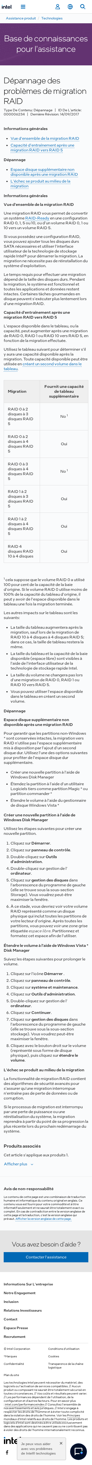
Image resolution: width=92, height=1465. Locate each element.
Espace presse (16, 1328)
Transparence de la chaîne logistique (65, 1365)
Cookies (53, 1356)
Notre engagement (20, 1293)
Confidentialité (14, 1364)
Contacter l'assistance (46, 1257)
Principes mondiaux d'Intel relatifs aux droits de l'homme (42, 1417)
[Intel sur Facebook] (7, 1452)
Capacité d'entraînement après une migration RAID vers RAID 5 (42, 148)
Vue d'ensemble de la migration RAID (45, 138)
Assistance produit (21, 18)
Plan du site (11, 1375)
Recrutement (15, 1336)
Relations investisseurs (23, 1310)
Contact (10, 1319)
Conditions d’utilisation (63, 1349)
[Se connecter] (57, 7)
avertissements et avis (24, 1408)
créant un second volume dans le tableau (43, 366)
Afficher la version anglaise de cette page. (43, 1219)
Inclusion (11, 1301)
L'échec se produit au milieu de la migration (40, 184)
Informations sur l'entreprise (28, 1284)
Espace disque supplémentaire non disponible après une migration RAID (44, 172)
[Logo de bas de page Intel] (13, 1440)
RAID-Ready (37, 218)
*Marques (10, 1356)
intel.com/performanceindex (24, 1404)
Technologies (52, 18)
